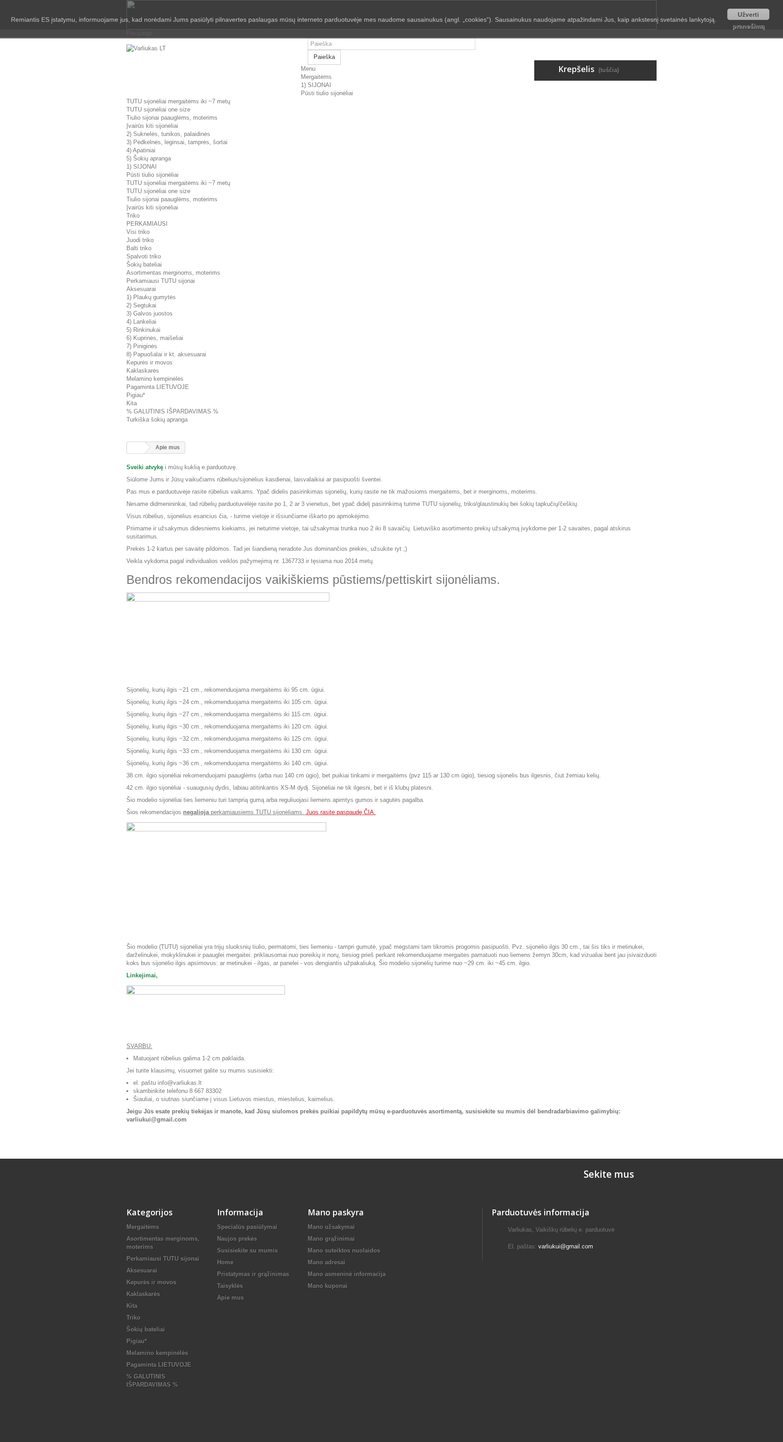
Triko (133, 215)
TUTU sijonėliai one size (158, 109)
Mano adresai (326, 1262)
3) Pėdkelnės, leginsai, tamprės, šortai (176, 142)
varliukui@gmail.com (565, 1246)
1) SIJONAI (316, 85)
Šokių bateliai (144, 264)
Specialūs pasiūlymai (247, 1227)
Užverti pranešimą (748, 15)
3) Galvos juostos (149, 313)
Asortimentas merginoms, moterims (173, 272)
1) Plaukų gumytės (151, 297)
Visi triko (138, 231)
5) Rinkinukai (143, 329)
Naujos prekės (237, 1238)
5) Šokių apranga (148, 158)
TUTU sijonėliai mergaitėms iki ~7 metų (178, 101)
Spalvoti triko (143, 256)
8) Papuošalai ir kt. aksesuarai (166, 354)
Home (225, 1262)
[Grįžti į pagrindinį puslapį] (136, 447)
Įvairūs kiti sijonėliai (152, 125)
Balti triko (138, 248)
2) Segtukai (141, 305)
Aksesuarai (141, 289)
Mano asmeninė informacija (347, 1274)
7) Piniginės (141, 346)
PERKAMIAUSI (147, 223)
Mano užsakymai (331, 1227)
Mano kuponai (328, 1285)
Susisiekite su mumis (247, 1250)
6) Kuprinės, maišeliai (154, 338)
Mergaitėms (316, 76)
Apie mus (230, 1297)
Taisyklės (230, 1285)
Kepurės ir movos (149, 362)
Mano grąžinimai (331, 1238)
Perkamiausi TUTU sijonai (160, 280)
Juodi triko (140, 240)
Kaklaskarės (142, 370)
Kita (131, 403)
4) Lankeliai (141, 321)
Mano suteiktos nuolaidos (344, 1250)
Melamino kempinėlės (155, 378)
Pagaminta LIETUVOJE (157, 387)
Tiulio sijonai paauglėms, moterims (172, 117)
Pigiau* (135, 395)
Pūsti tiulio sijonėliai (327, 93)
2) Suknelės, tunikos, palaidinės (168, 134)
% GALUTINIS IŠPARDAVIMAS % (172, 411)
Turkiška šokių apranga (157, 419)
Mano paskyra (336, 1212)
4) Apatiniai (140, 150)
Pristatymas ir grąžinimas (253, 1274)
